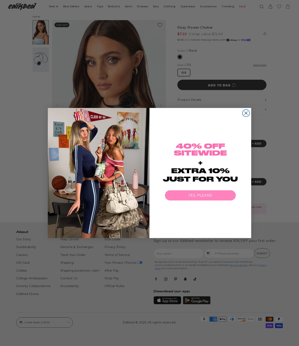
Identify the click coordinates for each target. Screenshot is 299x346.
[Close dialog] (246, 113)
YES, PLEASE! (200, 195)
